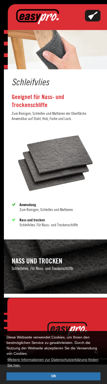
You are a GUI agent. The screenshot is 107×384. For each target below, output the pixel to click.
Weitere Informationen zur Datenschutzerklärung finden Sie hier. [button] (52, 362)
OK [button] (53, 376)
